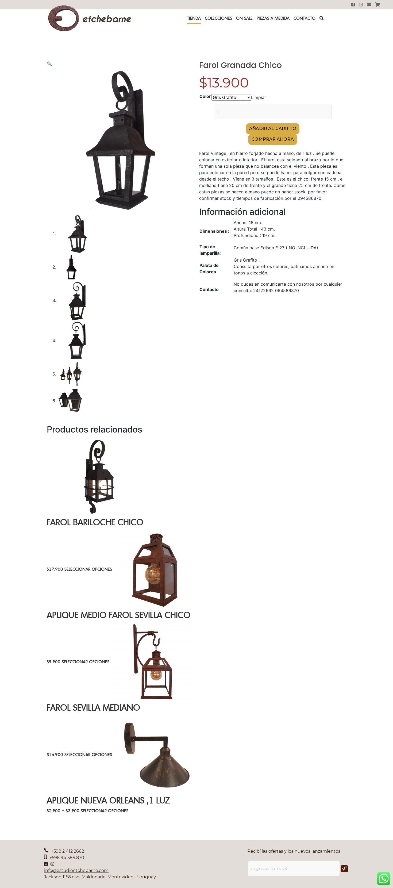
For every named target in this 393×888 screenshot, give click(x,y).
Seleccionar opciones (88, 569)
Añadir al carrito (272, 128)
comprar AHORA (273, 139)
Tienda (194, 18)
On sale (244, 18)
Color (205, 96)
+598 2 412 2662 (67, 851)
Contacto (304, 18)
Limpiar (258, 97)
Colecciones (218, 18)
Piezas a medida (273, 18)
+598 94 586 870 (66, 857)
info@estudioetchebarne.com (76, 870)
